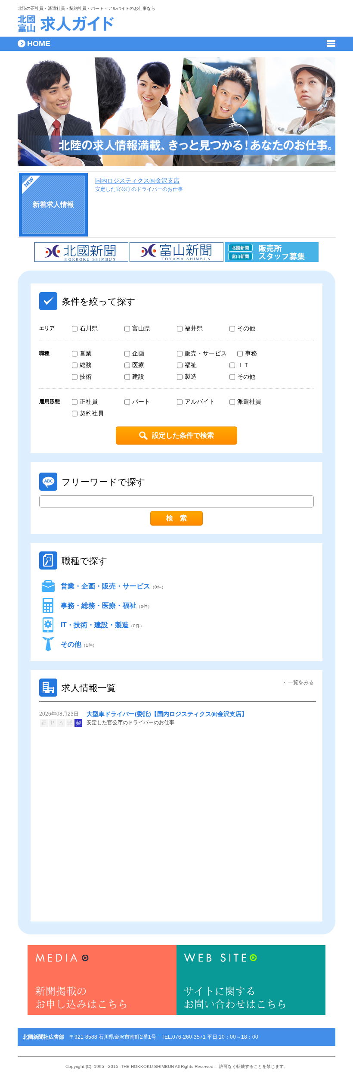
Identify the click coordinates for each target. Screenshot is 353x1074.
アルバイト (200, 401)
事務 (251, 353)
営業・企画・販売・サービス (113, 586)
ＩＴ (243, 364)
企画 (138, 353)
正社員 (89, 401)
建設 (138, 376)
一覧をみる (301, 682)
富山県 (141, 328)
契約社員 (92, 413)
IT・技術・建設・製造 (102, 625)
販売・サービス (206, 353)
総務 (86, 364)
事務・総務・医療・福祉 (106, 605)
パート (141, 401)
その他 (246, 328)
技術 (86, 376)
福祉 (191, 364)
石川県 (89, 328)
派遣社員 (249, 401)
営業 (86, 353)
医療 (138, 364)
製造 (191, 376)
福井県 (194, 328)
